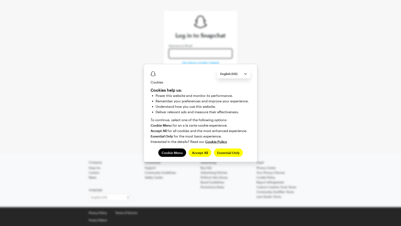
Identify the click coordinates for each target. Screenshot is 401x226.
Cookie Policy (216, 142)
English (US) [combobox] (228, 74)
